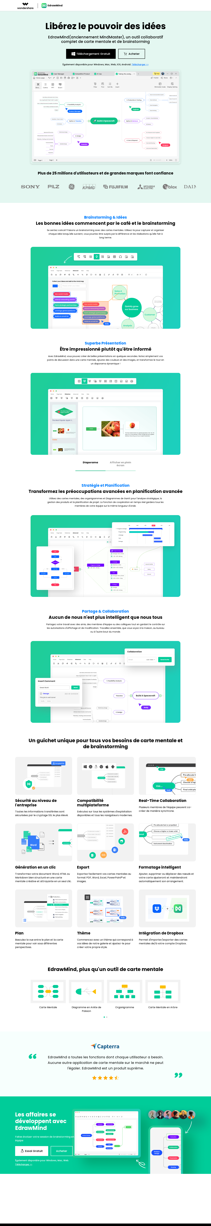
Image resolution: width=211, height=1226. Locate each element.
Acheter (134, 54)
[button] (104, 1017)
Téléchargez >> (23, 1164)
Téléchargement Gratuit (93, 54)
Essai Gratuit (34, 1151)
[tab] (90, 464)
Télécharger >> (140, 64)
